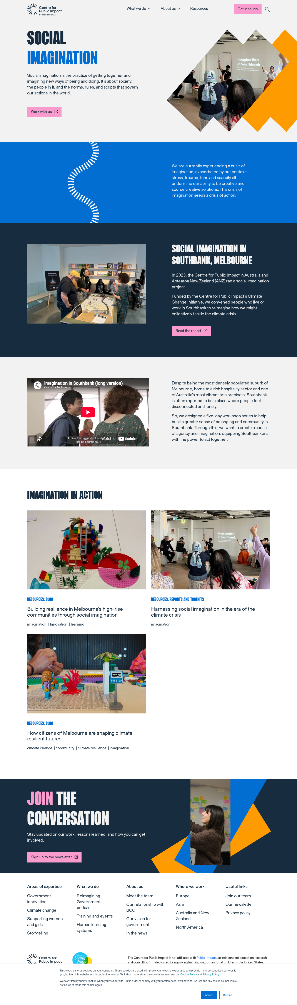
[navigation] (44, 9)
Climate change (41, 910)
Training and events (95, 916)
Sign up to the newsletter (51, 857)
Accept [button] (209, 995)
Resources (199, 9)
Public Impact (206, 958)
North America (189, 927)
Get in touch (248, 9)
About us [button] (168, 9)
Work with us (41, 112)
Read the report (188, 331)
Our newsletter (239, 904)
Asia (180, 904)
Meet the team (139, 896)
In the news (136, 933)
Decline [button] (227, 995)
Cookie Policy (188, 974)
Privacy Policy (211, 974)
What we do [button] (136, 9)
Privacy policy (237, 913)
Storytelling (37, 933)
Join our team (238, 896)
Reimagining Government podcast (88, 902)
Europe (183, 896)
